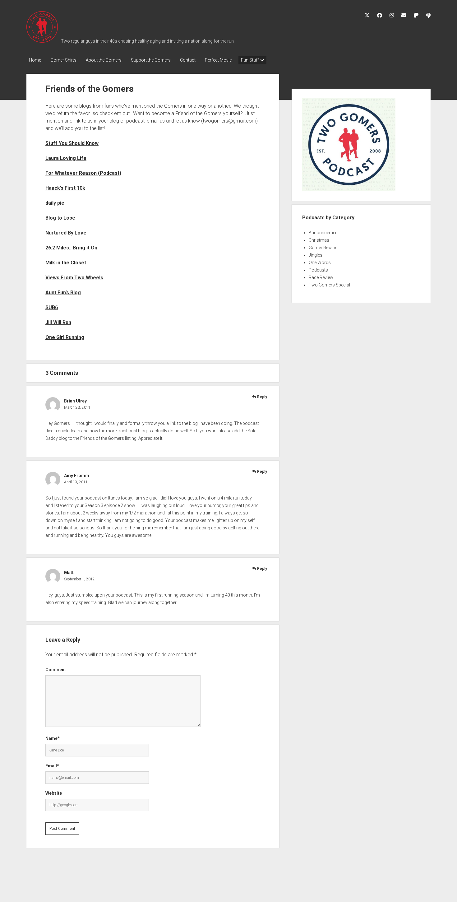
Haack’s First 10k (65, 188)
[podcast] (428, 15)
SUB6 (51, 307)
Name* (52, 738)
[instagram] (392, 15)
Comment (55, 669)
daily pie (54, 203)
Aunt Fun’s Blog (63, 292)
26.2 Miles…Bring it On (71, 248)
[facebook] (379, 15)
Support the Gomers (151, 60)
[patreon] (416, 15)
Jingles (315, 255)
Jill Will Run (58, 322)
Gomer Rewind (323, 247)
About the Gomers (104, 60)
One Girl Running (64, 337)
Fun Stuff (250, 60)
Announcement (324, 232)
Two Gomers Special (329, 284)
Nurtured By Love (65, 233)
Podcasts (318, 269)
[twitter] (367, 15)
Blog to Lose (60, 218)
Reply (262, 397)
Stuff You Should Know (72, 143)
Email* (52, 765)
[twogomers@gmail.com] (403, 15)
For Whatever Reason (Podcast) (83, 173)
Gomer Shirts (63, 60)
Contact (188, 60)
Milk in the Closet (65, 263)
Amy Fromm (76, 475)
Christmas (319, 240)
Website (53, 793)
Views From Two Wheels (74, 278)
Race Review (321, 277)
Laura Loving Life (65, 158)
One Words (320, 262)
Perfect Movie (218, 60)
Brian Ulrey (75, 400)
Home (35, 60)
